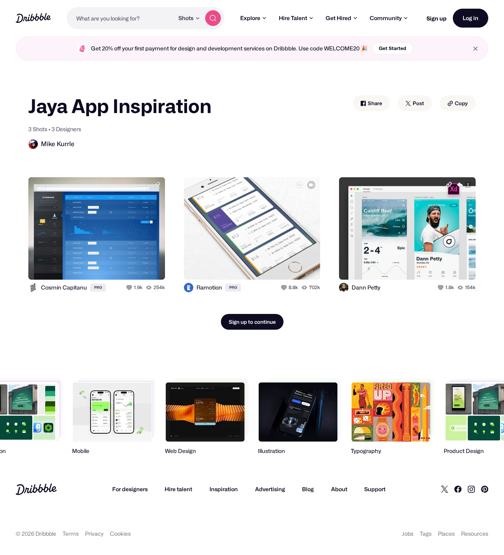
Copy (461, 103)
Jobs (407, 533)
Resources (474, 533)
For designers (130, 489)
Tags (426, 533)
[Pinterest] (484, 489)
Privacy (94, 533)
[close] (475, 49)
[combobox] (120, 18)
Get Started (392, 48)
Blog (308, 489)
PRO (98, 287)
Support (374, 489)
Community (386, 18)
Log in (470, 18)
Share (374, 103)
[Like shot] (150, 265)
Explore (250, 18)
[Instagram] (471, 489)
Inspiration (223, 489)
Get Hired (338, 18)
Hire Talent (293, 18)
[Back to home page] (33, 18)
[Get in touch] (119, 265)
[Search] (213, 18)
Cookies (120, 533)
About (339, 489)
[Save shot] (134, 265)
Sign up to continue (252, 322)
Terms (71, 533)
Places (446, 533)
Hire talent (178, 489)
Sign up (436, 18)
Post (417, 103)
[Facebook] (457, 489)
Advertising (270, 489)
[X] (444, 489)
